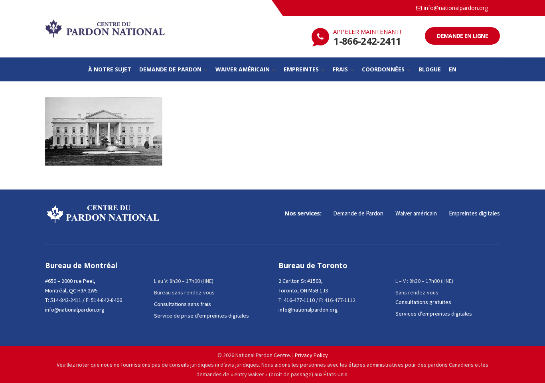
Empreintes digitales (474, 213)
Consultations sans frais (182, 304)
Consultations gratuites (423, 302)
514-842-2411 (65, 300)
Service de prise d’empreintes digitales (201, 315)
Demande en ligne (462, 35)
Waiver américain (416, 213)
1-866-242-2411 (367, 40)
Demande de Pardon (358, 213)
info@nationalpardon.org (456, 8)
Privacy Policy (311, 355)
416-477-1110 (299, 300)
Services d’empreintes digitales (433, 313)
